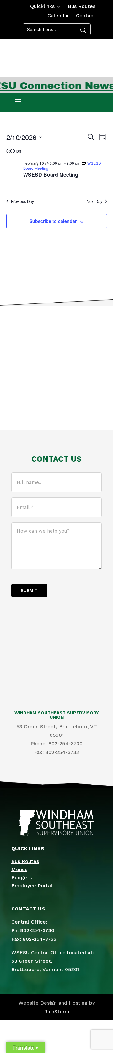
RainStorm (56, 1012)
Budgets (21, 877)
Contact (85, 15)
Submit (29, 590)
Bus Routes (81, 6)
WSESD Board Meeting (50, 174)
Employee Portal (31, 886)
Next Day (94, 201)
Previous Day (22, 201)
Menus (19, 869)
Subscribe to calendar (53, 221)
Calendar (58, 15)
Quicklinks (42, 6)
